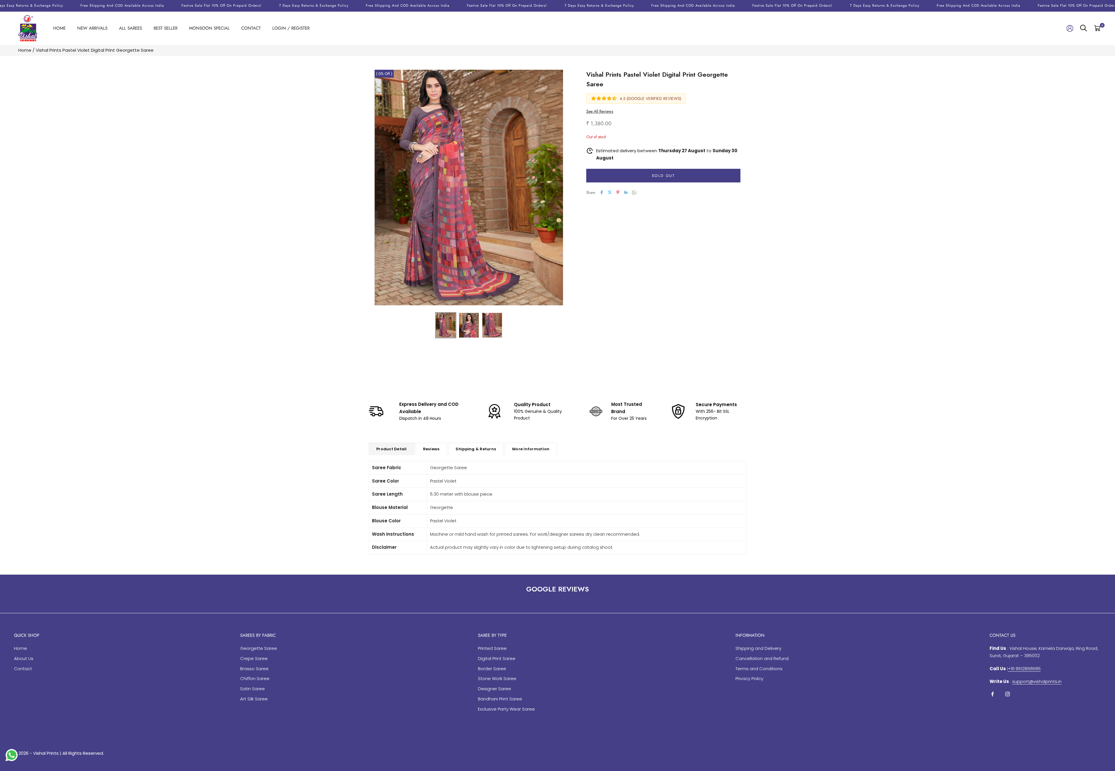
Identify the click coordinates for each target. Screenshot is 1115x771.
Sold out (663, 175)
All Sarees (130, 28)
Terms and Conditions (759, 669)
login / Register (291, 28)
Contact (251, 28)
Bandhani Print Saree (500, 699)
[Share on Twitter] (609, 192)
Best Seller (165, 28)
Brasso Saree (254, 669)
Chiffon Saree (254, 678)
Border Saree (492, 669)
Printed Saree (492, 648)
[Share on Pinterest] (618, 192)
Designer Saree (494, 689)
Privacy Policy (749, 678)
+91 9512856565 (1024, 669)
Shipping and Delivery (758, 648)
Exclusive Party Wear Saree (506, 709)
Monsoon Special (209, 28)
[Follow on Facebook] (992, 694)
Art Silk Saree (254, 699)
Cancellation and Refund (762, 658)
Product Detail (391, 449)
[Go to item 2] (468, 325)
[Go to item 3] (492, 325)
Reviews (431, 449)
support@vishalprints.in (1037, 681)
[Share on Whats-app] (634, 192)
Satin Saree (252, 689)
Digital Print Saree (496, 658)
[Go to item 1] (445, 325)
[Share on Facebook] (601, 192)
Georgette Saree (258, 648)
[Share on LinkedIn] (626, 192)
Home (59, 28)
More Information (530, 449)
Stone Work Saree (497, 678)
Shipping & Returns (476, 449)
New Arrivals (92, 28)
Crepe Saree (254, 658)
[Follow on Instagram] (1007, 694)
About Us (23, 658)
